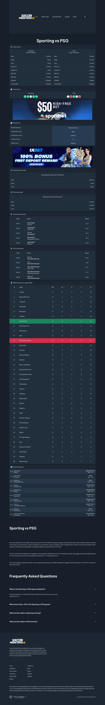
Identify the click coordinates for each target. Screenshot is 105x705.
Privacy (29, 671)
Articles (11, 679)
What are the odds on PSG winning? (23, 621)
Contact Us (30, 666)
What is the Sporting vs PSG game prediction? (27, 589)
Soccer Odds (12, 676)
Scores (67, 16)
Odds (74, 16)
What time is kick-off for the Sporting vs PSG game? (29, 604)
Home (11, 666)
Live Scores (12, 673)
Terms (28, 668)
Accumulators (13, 671)
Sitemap (29, 676)
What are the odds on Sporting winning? (25, 613)
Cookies (29, 673)
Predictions (12, 668)
